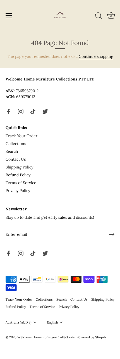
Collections (16, 143)
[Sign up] (111, 234)
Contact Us (16, 159)
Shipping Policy (19, 167)
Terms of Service (21, 182)
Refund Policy (18, 174)
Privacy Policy (18, 190)
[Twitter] (45, 110)
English (52, 322)
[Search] (98, 16)
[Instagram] (20, 110)
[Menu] (9, 15)
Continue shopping (96, 56)
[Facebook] (8, 110)
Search (12, 151)
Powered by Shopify (91, 337)
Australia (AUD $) (19, 322)
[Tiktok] (33, 110)
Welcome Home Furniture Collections (46, 337)
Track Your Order (21, 135)
